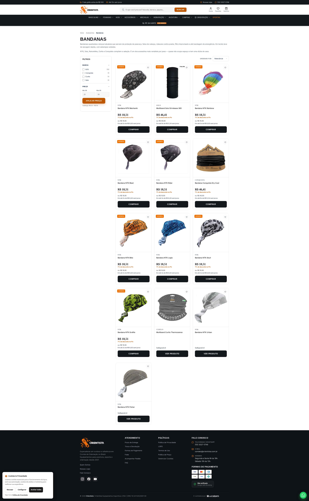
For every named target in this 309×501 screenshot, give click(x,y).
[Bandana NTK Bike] (133, 232)
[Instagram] (82, 479)
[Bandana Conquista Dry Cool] (211, 158)
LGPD (160, 446)
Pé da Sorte (155, 23)
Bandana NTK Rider (164, 183)
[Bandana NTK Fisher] (133, 382)
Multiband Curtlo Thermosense (169, 332)
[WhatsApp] (303, 495)
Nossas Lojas (85, 469)
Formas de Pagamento (133, 451)
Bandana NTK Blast (126, 183)
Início (82, 33)
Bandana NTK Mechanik (128, 108)
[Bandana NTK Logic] (172, 232)
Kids (118, 17)
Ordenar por (205, 59)
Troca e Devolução (132, 446)
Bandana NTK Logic (164, 258)
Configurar (22, 490)
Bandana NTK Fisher (126, 407)
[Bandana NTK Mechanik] (133, 83)
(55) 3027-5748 (223, 2)
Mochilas (144, 17)
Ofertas (216, 17)
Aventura (173, 17)
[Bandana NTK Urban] (211, 307)
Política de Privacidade (167, 442)
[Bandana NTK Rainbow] (211, 83)
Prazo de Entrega (131, 442)
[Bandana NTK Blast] (133, 158)
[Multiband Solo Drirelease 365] (172, 83)
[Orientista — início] (89, 10)
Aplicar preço (94, 101)
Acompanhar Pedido (132, 459)
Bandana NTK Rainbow (204, 108)
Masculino (93, 17)
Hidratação (159, 17)
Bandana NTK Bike (125, 258)
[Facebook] (88, 479)
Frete (127, 455)
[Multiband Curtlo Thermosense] (172, 307)
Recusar (10, 490)
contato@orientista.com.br (206, 451)
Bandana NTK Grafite (126, 332)
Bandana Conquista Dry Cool (207, 183)
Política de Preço (164, 455)
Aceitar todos (36, 490)
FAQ (126, 463)
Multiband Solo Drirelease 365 (169, 108)
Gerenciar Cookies (165, 459)
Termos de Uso (164, 451)
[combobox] (149, 9)
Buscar (180, 10)
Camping (186, 17)
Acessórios (130, 17)
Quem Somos (85, 465)
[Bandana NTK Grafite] (133, 307)
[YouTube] (95, 479)
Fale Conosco (85, 473)
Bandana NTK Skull (203, 258)
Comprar (134, 129)
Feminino (107, 17)
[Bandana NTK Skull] (211, 232)
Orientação (202, 17)
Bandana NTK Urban (203, 332)
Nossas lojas (207, 2)
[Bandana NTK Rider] (172, 158)
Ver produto (172, 354)
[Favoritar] (148, 67)
